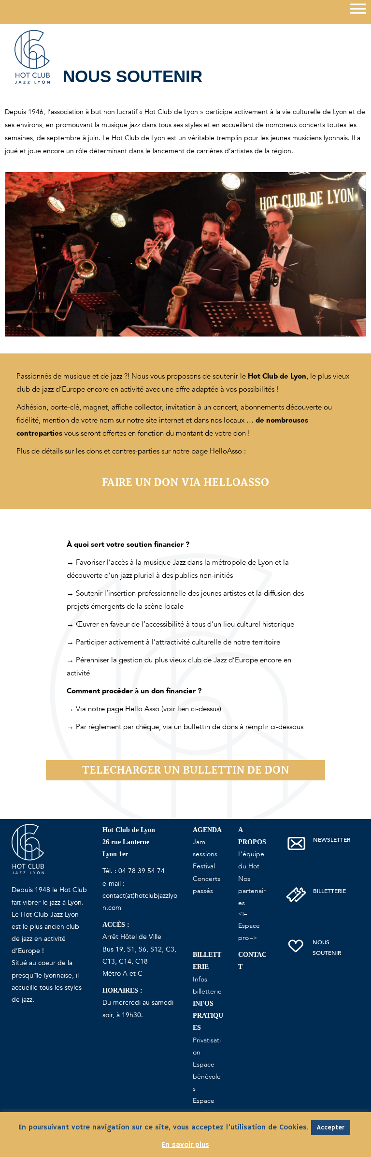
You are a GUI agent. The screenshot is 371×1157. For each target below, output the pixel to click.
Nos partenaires (252, 891)
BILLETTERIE (329, 891)
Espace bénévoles (207, 1076)
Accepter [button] (330, 1128)
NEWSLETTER (331, 840)
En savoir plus (185, 1144)
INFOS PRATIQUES (208, 1015)
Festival (204, 866)
